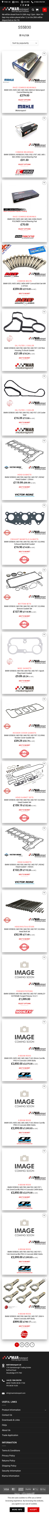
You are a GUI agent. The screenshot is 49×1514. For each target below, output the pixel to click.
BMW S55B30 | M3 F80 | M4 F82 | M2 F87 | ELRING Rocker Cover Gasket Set (24, 736)
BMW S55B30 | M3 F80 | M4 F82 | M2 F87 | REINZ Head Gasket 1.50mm (24, 866)
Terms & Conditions (11, 1450)
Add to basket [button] (24, 293)
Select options (24, 100)
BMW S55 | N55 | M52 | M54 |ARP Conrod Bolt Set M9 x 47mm (24, 284)
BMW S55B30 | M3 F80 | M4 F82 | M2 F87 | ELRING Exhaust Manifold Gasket (24, 543)
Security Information (11, 1471)
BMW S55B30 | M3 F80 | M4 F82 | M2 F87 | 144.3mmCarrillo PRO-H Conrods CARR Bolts (24, 1188)
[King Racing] (24, 237)
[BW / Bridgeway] (24, 1334)
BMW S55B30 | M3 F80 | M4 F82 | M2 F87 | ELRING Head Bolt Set (24, 930)
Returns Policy (8, 1460)
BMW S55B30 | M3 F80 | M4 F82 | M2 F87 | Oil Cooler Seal (24, 414)
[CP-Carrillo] (24, 1076)
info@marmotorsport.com (15, 1393)
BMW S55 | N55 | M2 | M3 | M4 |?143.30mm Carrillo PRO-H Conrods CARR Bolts (24, 1059)
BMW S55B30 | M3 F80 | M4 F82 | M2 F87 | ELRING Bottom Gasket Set (24, 607)
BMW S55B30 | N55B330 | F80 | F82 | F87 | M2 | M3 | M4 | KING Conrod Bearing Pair (24, 155)
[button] (33, 9)
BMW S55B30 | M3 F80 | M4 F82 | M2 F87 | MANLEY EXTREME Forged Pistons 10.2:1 (24, 995)
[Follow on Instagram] (23, 5)
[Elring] (24, 559)
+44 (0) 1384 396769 (13, 1380)
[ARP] (24, 301)
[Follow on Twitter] (26, 5)
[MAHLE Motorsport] (24, 108)
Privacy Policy (8, 1455)
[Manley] (24, 1011)
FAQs (4, 1425)
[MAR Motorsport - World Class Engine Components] (16, 10)
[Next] (32, 1345)
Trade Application (10, 1435)
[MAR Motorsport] (24, 366)
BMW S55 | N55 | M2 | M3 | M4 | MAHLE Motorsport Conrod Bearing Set (24, 91)
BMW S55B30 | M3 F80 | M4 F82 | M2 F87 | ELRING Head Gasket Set (24, 801)
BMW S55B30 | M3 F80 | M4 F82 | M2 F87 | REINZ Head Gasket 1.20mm (24, 478)
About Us (6, 1430)
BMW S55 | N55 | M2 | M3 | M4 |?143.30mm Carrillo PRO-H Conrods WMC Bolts (24, 1124)
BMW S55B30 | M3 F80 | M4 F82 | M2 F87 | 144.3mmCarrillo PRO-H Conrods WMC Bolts (25, 1253)
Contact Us (7, 1415)
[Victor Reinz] (24, 495)
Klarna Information (10, 1476)
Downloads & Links (11, 1420)
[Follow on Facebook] (21, 5)
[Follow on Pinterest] (28, 5)
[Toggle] (45, 1410)
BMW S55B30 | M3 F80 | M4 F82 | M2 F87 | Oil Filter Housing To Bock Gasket (24, 349)
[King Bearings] (24, 172)
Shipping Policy (9, 1466)
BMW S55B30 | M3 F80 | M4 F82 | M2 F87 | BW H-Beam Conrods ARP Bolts (24, 1317)
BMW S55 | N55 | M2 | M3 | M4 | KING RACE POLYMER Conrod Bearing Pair (24, 220)
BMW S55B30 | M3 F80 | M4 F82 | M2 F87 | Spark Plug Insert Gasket (24, 672)
